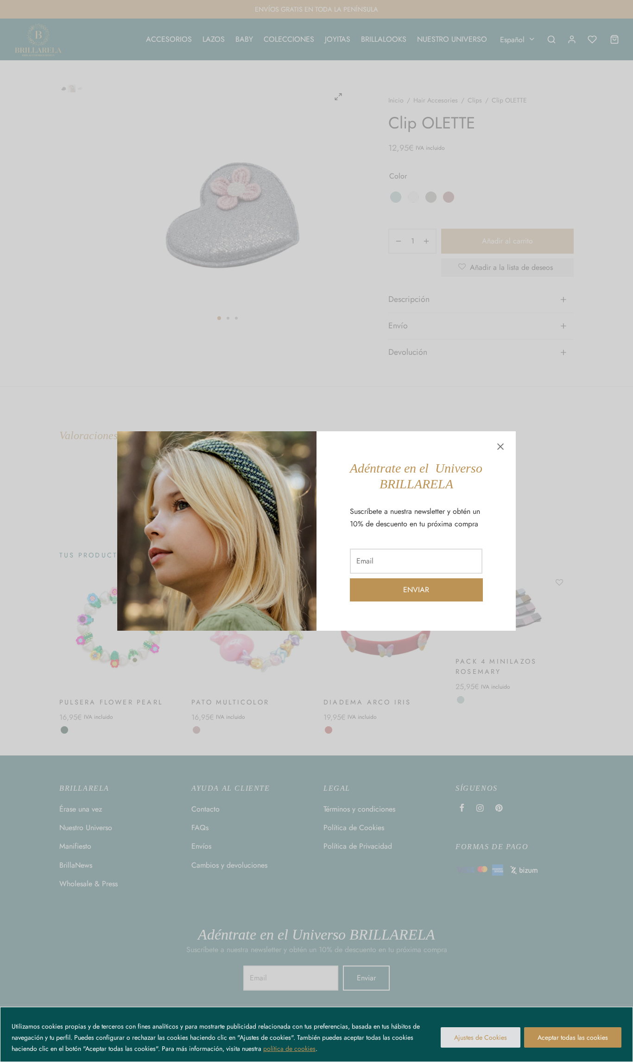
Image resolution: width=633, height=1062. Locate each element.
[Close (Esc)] (500, 446)
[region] (316, 1034)
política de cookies (289, 1048)
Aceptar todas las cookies (573, 1037)
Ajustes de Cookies (480, 1037)
